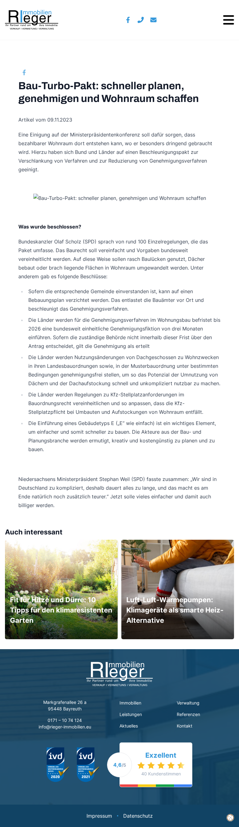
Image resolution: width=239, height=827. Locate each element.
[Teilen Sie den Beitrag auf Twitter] (35, 72)
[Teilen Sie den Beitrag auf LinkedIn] (59, 72)
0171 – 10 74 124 (65, 720)
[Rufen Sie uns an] (141, 20)
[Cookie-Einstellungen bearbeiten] (230, 818)
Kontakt (184, 725)
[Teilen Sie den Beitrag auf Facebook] (24, 72)
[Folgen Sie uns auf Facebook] (128, 20)
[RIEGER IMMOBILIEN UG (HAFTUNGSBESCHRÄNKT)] (31, 20)
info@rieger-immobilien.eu (65, 726)
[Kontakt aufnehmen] (153, 20)
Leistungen (131, 714)
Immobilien (130, 702)
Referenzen (188, 714)
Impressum (99, 816)
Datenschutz (138, 816)
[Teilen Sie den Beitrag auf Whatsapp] (47, 72)
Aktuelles (129, 725)
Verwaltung (188, 702)
